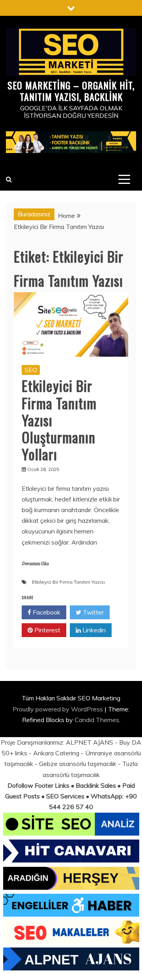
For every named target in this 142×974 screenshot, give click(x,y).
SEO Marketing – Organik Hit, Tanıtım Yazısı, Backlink (71, 91)
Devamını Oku (35, 564)
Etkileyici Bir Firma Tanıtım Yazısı (68, 582)
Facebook (45, 612)
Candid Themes (97, 720)
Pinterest (46, 630)
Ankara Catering (56, 753)
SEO (30, 370)
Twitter (92, 612)
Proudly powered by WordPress (59, 709)
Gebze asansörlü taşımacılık (77, 764)
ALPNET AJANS (89, 742)
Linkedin (93, 630)
